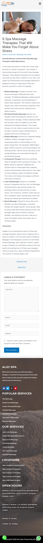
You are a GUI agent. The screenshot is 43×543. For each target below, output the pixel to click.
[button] (40, 4)
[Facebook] (4, 388)
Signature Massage (9, 414)
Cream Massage (8, 447)
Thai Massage (7, 399)
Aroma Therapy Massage (11, 406)
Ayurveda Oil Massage (10, 417)
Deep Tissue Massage (10, 402)
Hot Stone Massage (9, 454)
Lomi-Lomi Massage (9, 432)
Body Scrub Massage (10, 439)
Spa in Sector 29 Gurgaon (11, 476)
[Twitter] (7, 388)
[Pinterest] (15, 388)
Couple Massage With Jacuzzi (13, 436)
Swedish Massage (9, 410)
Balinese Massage (9, 421)
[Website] (21, 334)
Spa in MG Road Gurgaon (11, 480)
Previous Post (22, 262)
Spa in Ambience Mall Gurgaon (13, 465)
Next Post (21, 267)
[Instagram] (11, 388)
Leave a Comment (8, 54)
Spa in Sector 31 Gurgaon (11, 469)
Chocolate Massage (9, 443)
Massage (20, 54)
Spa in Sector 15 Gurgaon (11, 473)
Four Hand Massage (9, 451)
